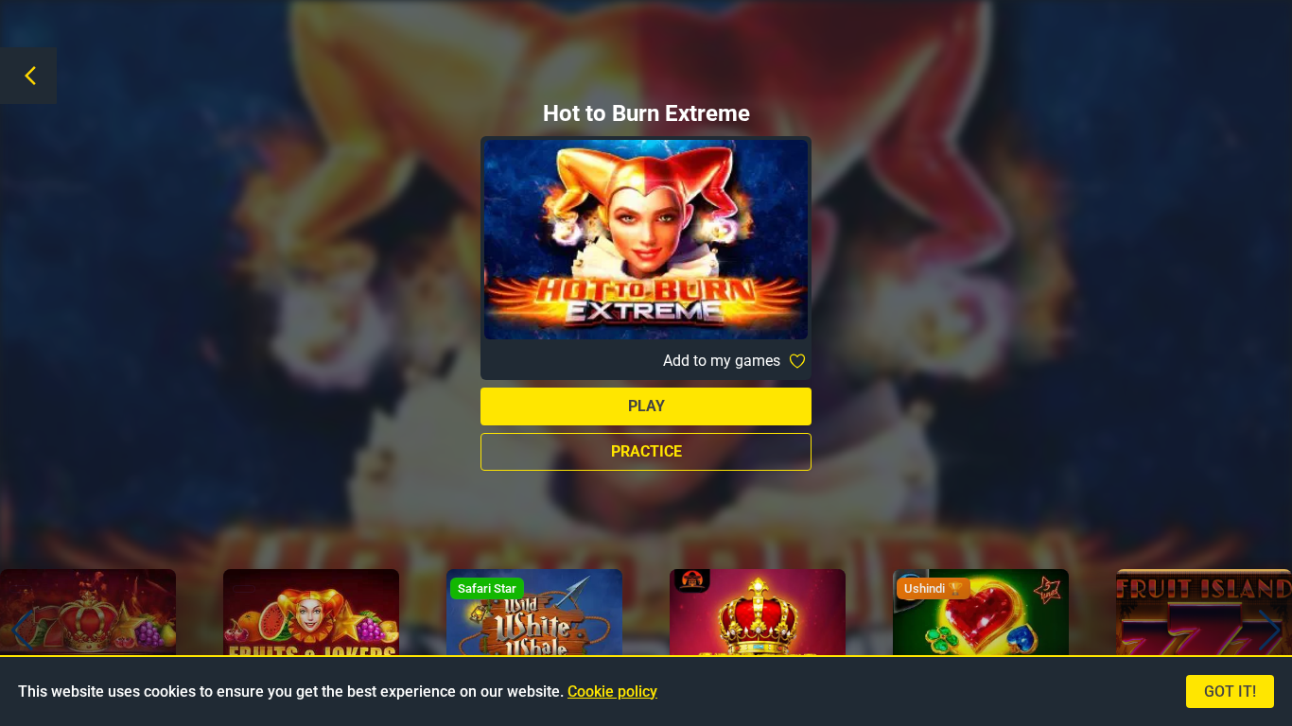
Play (646, 406)
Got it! (1230, 691)
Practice (646, 451)
